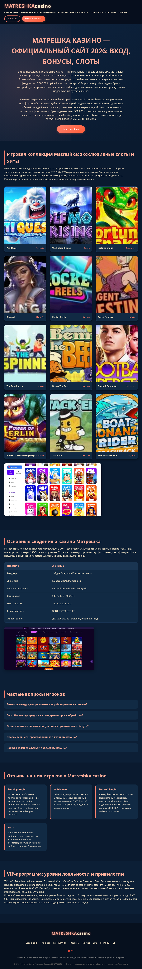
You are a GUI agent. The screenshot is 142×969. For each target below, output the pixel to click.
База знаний (32, 942)
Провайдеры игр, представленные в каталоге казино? (42, 737)
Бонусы (86, 942)
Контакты (105, 942)
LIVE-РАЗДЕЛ (97, 12)
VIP (114, 942)
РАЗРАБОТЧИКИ (48, 12)
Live (95, 942)
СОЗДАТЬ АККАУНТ (33, 18)
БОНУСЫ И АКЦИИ (79, 12)
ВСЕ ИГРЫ (63, 12)
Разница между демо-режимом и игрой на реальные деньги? (47, 704)
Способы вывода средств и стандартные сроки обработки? (45, 715)
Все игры (74, 942)
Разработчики (60, 942)
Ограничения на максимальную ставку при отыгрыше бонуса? (47, 726)
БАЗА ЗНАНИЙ (11, 12)
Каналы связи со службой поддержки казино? (37, 748)
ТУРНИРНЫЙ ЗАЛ (29, 12)
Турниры (45, 942)
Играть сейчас (71, 129)
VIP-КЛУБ (122, 12)
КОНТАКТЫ (110, 12)
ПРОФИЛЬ (12, 18)
